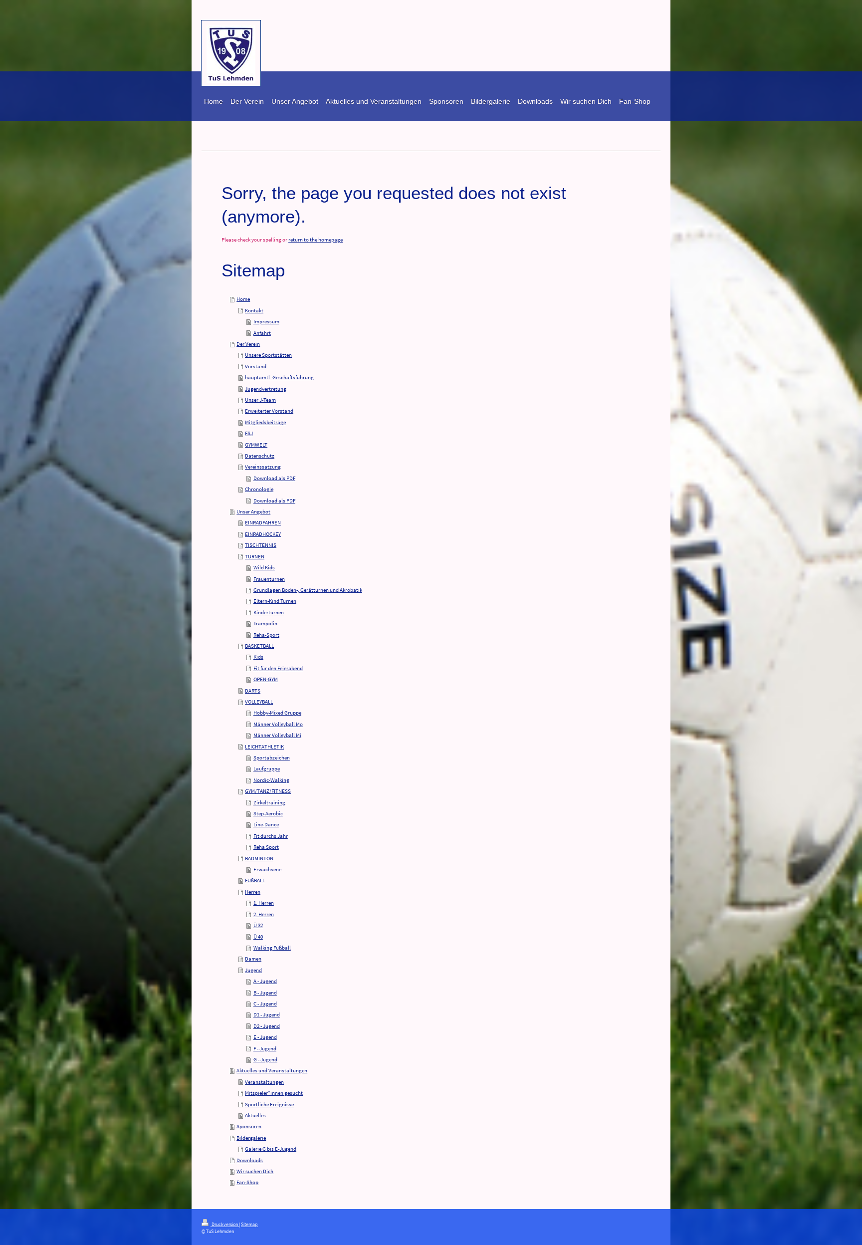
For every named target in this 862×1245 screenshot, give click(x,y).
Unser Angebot (253, 511)
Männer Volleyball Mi (277, 735)
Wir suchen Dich (254, 1171)
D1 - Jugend (266, 1014)
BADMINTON (259, 858)
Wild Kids (264, 567)
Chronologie (259, 489)
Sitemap (249, 1225)
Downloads (249, 1160)
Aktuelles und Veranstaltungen (271, 1070)
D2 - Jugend (266, 1025)
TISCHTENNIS (260, 544)
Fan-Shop (247, 1182)
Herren (252, 891)
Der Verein (248, 343)
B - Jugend (265, 992)
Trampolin (265, 623)
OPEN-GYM (265, 679)
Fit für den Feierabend (278, 668)
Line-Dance (266, 824)
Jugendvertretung (265, 388)
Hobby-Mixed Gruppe (277, 712)
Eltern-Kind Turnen (274, 600)
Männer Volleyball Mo (278, 724)
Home (243, 298)
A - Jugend (265, 981)
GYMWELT (256, 444)
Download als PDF (274, 478)
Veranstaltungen (264, 1081)
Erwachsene (267, 869)
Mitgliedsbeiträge (265, 422)
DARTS (252, 690)
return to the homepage (315, 239)
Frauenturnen (269, 578)
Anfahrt (262, 332)
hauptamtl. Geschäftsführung (279, 377)
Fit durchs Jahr (270, 835)
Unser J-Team (260, 399)
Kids (258, 656)
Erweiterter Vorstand (269, 410)
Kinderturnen (268, 612)
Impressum (266, 321)
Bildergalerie (251, 1137)
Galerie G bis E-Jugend (270, 1148)
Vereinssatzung (263, 466)
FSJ (249, 433)
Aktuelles (255, 1115)
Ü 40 (258, 936)
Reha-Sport (266, 634)
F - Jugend (264, 1048)
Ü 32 (258, 925)
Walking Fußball (272, 947)
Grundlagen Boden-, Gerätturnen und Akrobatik (307, 589)
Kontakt (254, 310)
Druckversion (225, 1225)
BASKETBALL (259, 645)
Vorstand (255, 366)
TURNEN (254, 556)
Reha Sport (266, 846)
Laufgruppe (266, 768)
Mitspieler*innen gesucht (274, 1092)
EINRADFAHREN (263, 522)
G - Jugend (265, 1059)
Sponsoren (248, 1126)
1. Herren (263, 902)
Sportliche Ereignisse (269, 1104)
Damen (253, 958)
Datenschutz (259, 455)
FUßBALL (255, 880)
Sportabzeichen (271, 757)
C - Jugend (265, 1003)
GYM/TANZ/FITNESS (268, 790)
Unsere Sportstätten (268, 354)
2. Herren (263, 914)
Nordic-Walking (271, 779)
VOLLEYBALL (259, 701)
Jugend (253, 970)
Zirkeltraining (269, 802)
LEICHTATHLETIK (264, 746)
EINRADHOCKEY (263, 533)
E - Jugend (265, 1036)
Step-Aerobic (268, 813)
